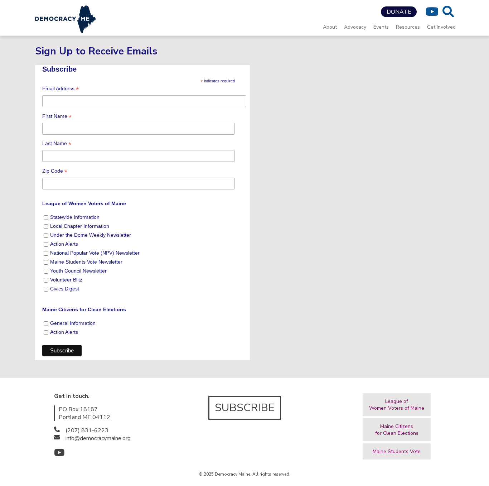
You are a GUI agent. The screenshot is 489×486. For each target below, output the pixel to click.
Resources (408, 27)
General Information (73, 323)
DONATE (399, 12)
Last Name (56, 144)
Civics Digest (64, 289)
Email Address (60, 90)
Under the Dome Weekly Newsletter (90, 235)
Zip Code (54, 172)
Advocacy (355, 27)
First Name (57, 117)
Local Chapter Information (79, 226)
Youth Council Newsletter (78, 271)
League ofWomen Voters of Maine (396, 405)
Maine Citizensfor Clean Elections (396, 430)
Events (381, 27)
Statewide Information (75, 217)
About (330, 27)
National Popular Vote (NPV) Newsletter (95, 253)
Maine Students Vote (397, 451)
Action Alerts (64, 244)
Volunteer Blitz (66, 280)
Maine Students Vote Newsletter (86, 262)
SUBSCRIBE (245, 407)
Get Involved (441, 27)
